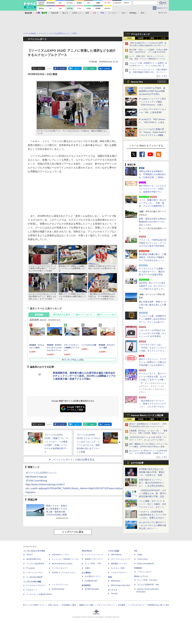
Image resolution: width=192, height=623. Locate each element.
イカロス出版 (113, 551)
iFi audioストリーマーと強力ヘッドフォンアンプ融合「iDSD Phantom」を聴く (152, 102)
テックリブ (112, 590)
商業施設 (132, 13)
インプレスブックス (60, 585)
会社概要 (121, 605)
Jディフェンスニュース (120, 559)
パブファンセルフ (144, 572)
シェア (62, 68)
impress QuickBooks (145, 564)
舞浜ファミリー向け (106, 314)
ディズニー (112, 13)
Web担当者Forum (33, 559)
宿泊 (142, 13)
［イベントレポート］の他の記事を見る (72, 459)
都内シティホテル (84, 314)
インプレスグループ (136, 605)
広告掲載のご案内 (69, 605)
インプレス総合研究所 (35, 564)
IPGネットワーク (141, 576)
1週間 (152, 38)
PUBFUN (138, 568)
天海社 (140, 555)
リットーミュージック (94, 555)
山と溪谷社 (86, 573)
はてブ (77, 68)
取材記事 (54, 13)
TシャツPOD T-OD (93, 564)
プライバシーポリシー (106, 605)
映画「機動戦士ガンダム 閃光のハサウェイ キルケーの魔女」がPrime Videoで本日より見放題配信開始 (148, 446)
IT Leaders (30, 568)
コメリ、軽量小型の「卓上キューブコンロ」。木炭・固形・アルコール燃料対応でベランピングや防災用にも (148, 58)
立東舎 (87, 568)
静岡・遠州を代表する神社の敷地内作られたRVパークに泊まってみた (152, 222)
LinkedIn (107, 68)
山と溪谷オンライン (93, 576)
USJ (123, 13)
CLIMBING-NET (91, 581)
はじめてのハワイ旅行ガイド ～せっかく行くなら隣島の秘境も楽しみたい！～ (152, 525)
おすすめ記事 (137, 463)
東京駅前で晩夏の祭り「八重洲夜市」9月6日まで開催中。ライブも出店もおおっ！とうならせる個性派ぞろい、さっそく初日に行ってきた (152, 260)
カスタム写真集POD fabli (148, 585)
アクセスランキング (140, 34)
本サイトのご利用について (34, 605)
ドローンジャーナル (34, 573)
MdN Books (115, 581)
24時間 (140, 38)
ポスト (40, 68)
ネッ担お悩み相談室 (34, 577)
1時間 (129, 38)
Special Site (137, 82)
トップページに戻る (73, 532)
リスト (48, 68)
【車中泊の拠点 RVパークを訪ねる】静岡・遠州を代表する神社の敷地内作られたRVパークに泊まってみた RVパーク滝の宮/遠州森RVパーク (148, 45)
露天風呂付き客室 (61, 314)
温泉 (87, 13)
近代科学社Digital (92, 589)
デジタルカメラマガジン (36, 585)
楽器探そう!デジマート (94, 559)
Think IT (29, 555)
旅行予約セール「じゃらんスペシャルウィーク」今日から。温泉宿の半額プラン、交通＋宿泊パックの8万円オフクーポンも (152, 192)
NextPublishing (58, 589)
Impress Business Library (62, 564)
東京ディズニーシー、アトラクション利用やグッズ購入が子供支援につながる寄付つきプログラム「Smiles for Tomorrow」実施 (152, 365)
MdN (110, 577)
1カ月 (163, 38)
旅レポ (65, 13)
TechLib (114, 594)
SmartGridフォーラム (60, 555)
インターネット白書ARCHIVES (39, 594)
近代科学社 (86, 585)
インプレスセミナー (60, 568)
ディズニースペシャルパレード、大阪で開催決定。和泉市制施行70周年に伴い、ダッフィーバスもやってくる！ (148, 72)
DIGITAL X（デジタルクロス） (64, 573)
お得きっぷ (76, 13)
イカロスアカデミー (119, 573)
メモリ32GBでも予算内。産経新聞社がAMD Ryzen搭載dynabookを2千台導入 (152, 91)
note (92, 68)
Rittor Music (87, 551)
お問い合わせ (53, 605)
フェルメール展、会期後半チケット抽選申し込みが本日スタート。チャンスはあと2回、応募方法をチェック (148, 65)
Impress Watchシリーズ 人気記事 (147, 415)
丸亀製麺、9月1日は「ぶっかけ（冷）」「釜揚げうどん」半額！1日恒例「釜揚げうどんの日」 (148, 433)
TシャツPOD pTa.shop (147, 580)
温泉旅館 (39, 314)
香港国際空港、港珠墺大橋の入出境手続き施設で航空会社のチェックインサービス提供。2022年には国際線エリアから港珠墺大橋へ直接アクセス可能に (84, 376)
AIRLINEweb (116, 555)
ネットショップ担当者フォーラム (65, 559)
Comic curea (142, 559)
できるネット (31, 590)
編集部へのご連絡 (86, 605)
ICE (135, 551)
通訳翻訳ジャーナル (119, 564)
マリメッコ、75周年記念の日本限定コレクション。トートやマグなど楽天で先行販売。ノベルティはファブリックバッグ (152, 246)
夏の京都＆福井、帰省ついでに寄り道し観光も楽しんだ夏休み (152, 304)
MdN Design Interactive (120, 585)
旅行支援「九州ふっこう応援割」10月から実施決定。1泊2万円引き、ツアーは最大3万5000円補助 (148, 52)
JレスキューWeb (118, 568)
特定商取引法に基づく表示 (158, 605)
